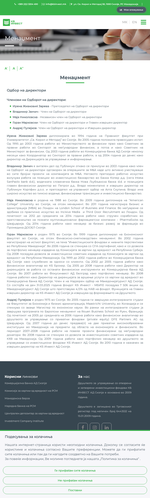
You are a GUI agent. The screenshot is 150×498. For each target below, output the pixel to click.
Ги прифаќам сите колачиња (75, 470)
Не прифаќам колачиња (75, 480)
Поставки (75, 490)
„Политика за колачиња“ (120, 459)
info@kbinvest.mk (56, 4)
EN (134, 22)
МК (124, 22)
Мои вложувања (133, 9)
